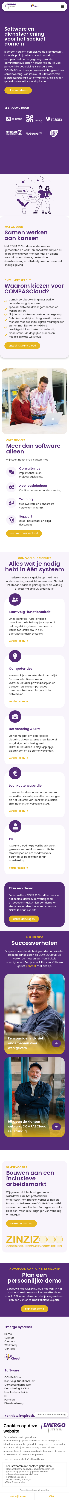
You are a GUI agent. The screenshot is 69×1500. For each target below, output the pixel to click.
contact (31, 966)
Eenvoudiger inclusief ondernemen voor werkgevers (25, 1043)
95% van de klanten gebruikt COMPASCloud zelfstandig (27, 1126)
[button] (62, 6)
